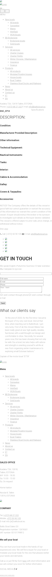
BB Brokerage (11, 38)
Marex (13, 29)
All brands (14, 22)
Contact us (10, 92)
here (25, 561)
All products (15, 71)
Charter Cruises (16, 53)
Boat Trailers (15, 80)
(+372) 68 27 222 (14, 107)
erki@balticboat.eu (39, 234)
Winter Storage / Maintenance (23, 59)
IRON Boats (15, 35)
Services (9, 47)
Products (9, 68)
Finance (13, 65)
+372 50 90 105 (14, 518)
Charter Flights (16, 56)
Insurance (14, 62)
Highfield (14, 32)
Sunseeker (14, 25)
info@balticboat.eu (37, 107)
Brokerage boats (17, 41)
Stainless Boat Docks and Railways (25, 83)
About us (9, 89)
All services (15, 50)
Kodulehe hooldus (7, 575)
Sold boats (15, 44)
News (7, 86)
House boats (15, 77)
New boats (10, 19)
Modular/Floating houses (21, 74)
